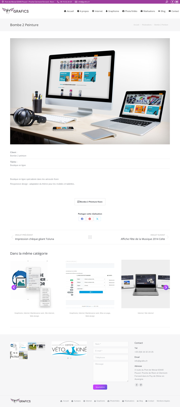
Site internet (49, 313)
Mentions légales (163, 401)
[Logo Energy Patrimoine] (14, 355)
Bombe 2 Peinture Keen (91, 202)
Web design (34, 316)
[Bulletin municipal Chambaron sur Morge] (23, 355)
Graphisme (18, 313)
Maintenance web (37, 313)
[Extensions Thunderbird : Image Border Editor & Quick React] (14, 346)
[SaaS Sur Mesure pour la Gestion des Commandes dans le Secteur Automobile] (23, 346)
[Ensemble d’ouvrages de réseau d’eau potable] (32, 346)
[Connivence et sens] (41, 346)
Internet (27, 313)
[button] (14, 287)
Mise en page (105, 313)
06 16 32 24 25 (66, 2)
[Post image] (34, 284)
